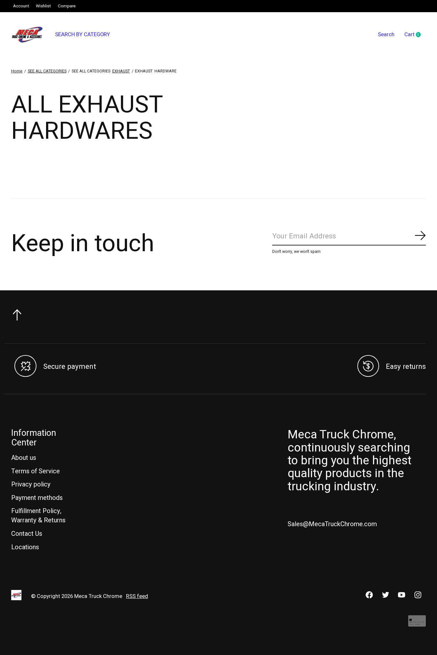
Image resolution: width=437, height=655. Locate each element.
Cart (415, 35)
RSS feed (137, 596)
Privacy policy (31, 484)
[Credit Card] (417, 624)
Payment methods (37, 497)
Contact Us (26, 533)
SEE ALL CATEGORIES (47, 71)
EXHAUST (121, 71)
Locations (25, 547)
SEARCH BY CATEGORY (82, 34)
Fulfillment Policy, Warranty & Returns (38, 515)
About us (23, 457)
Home (16, 71)
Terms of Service (35, 471)
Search (386, 34)
